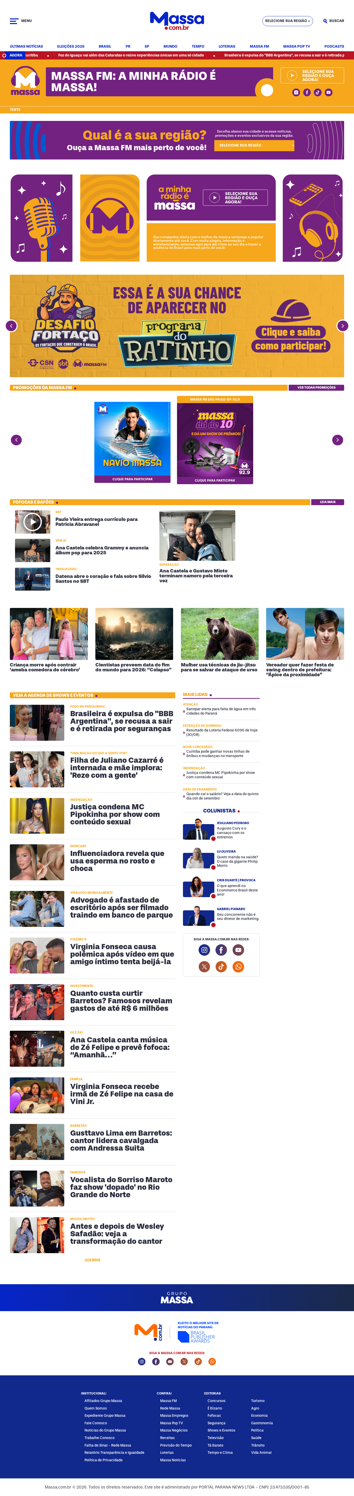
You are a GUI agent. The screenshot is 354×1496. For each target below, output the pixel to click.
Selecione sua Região (286, 21)
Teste (15, 110)
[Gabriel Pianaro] (198, 915)
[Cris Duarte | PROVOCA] (198, 886)
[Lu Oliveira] (198, 857)
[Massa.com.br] (176, 21)
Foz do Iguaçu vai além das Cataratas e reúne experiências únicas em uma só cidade (78, 55)
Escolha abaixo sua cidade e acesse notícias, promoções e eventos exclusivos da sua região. (254, 133)
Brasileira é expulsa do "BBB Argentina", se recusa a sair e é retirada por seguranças (243, 55)
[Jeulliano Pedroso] (198, 829)
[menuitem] (26, 46)
